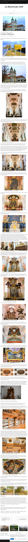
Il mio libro (14, 0)
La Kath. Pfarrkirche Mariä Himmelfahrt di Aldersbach (23, 529)
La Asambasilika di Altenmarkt (4, 530)
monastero (8, 512)
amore (4, 511)
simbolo (13, 512)
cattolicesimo (22, 511)
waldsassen (18, 512)
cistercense (2, 512)
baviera (15, 511)
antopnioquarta (7, 511)
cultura (5, 512)
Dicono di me (23, 0)
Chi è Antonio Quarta (5, 0)
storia (15, 512)
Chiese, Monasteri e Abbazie (5, 32)
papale (10, 512)
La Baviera (9, 0)
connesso (5, 535)
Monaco (17, 0)
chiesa (25, 511)
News (25, 0)
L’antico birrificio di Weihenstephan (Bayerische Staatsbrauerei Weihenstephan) (13, 529)
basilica (13, 511)
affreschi (2, 511)
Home (1, 0)
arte (10, 511)
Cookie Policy (17, 540)
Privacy (20, 540)
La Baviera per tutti (14, 6)
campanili (18, 511)
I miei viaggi (20, 0)
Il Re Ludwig (11, 0)
